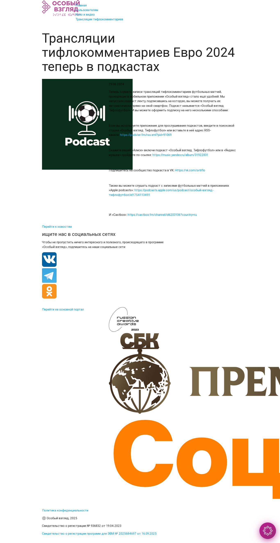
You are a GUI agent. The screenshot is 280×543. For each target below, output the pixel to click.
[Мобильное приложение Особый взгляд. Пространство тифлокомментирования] (61, 15)
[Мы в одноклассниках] (49, 297)
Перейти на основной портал (63, 309)
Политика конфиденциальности (65, 510)
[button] (267, 530)
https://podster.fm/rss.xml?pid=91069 (146, 135)
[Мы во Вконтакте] (49, 266)
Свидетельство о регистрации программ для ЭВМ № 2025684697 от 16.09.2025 (99, 533)
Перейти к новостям (57, 226)
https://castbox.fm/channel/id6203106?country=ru (162, 215)
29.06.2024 (116, 84)
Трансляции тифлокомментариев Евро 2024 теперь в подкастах (138, 52)
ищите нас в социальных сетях (78, 234)
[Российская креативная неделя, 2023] (125, 331)
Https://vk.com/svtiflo (190, 170)
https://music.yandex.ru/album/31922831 (180, 155)
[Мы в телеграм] (49, 282)
